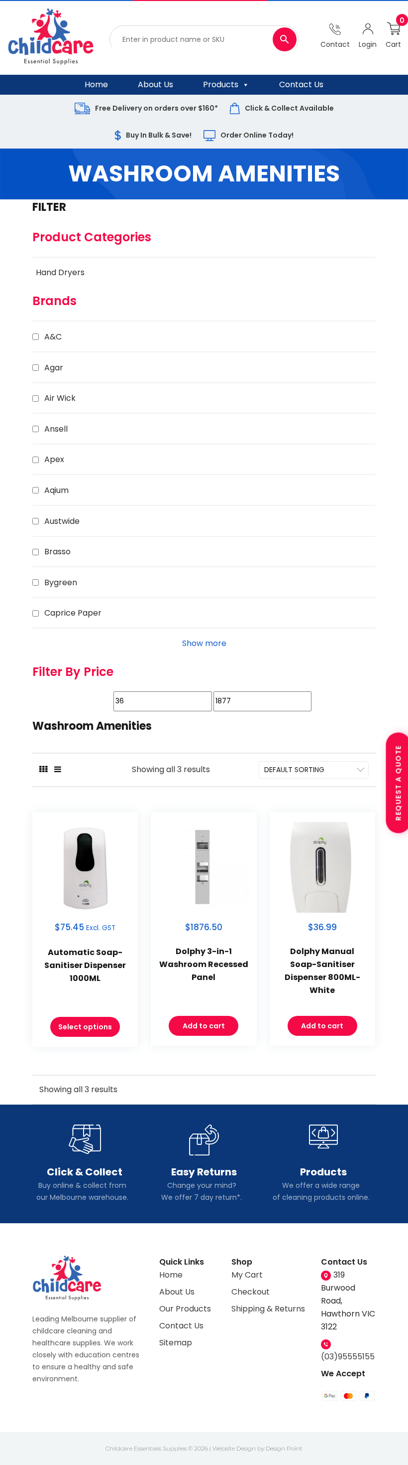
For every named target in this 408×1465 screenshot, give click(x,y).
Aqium (56, 490)
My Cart (247, 1275)
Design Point (284, 1448)
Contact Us (301, 84)
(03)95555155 (348, 1356)
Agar (53, 367)
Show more (204, 643)
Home (96, 84)
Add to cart (204, 1026)
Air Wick (60, 398)
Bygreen (60, 582)
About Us (155, 84)
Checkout (250, 1292)
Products (220, 84)
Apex (54, 459)
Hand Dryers (60, 272)
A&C (53, 336)
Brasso (57, 551)
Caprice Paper (73, 613)
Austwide (62, 521)
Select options (85, 1027)
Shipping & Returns (268, 1308)
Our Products (185, 1308)
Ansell (56, 429)
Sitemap (175, 1342)
